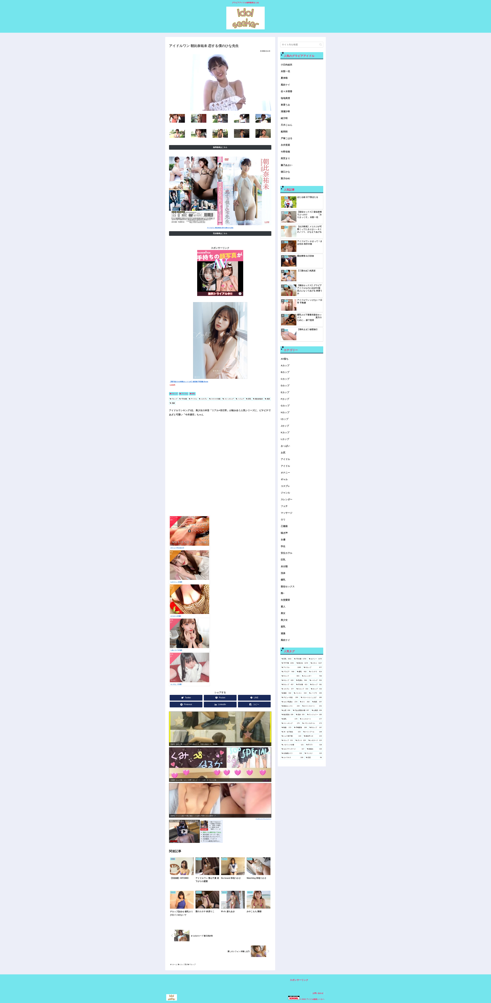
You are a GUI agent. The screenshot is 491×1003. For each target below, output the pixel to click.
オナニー (285, 472)
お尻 (283, 452)
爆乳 (283, 579)
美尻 (268, 399)
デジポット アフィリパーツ (263, 818)
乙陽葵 (284, 526)
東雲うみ (285, 105)
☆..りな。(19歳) (176, 684)
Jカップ (285, 426)
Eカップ (285, 392)
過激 (283, 633)
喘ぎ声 (284, 533)
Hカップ (285, 412)
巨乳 (193, 394)
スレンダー (286, 499)
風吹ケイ (285, 84)
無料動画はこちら (220, 147)
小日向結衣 (286, 64)
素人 (283, 606)
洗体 (283, 573)
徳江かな (285, 171)
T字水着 (184, 399)
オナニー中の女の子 (177, 548)
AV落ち (284, 359)
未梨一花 (285, 71)
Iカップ (284, 419)
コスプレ (204, 399)
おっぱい (285, 446)
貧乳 (283, 626)
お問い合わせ (318, 993)
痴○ (282, 593)
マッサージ (286, 513)
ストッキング (229, 399)
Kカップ (285, 432)
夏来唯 (284, 78)
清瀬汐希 (285, 111)
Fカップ (174, 394)
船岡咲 (284, 131)
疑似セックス (288, 586)
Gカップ (285, 405)
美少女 (284, 620)
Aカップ (285, 365)
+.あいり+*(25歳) (176, 650)
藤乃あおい (286, 165)
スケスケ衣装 (215, 399)
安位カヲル (286, 553)
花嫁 (173, 403)
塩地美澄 (285, 98)
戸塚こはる (286, 138)
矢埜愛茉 (285, 600)
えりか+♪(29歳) (175, 616)
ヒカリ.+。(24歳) (176, 582)
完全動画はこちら (220, 233)
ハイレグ (241, 399)
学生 (283, 546)
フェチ (284, 506)
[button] (320, 44)
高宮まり (285, 158)
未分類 (284, 566)
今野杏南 (285, 151)
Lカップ (285, 439)
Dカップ (285, 385)
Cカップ (285, 379)
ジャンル (285, 492)
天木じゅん (286, 125)
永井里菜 (285, 145)
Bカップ (285, 372)
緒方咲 (284, 118)
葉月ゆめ (285, 178)
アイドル (185, 394)
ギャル (284, 479)
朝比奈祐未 (259, 399)
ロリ (283, 519)
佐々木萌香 (286, 91)
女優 (283, 539)
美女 (283, 613)
